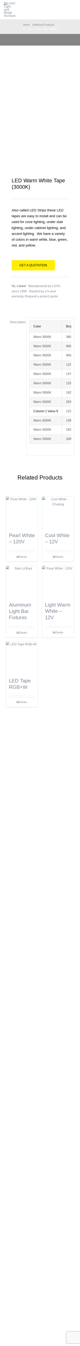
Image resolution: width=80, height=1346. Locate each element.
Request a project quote (41, 296)
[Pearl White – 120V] (22, 512)
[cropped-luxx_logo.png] (10, 9)
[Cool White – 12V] (58, 512)
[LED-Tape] (40, 113)
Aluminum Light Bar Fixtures (20, 611)
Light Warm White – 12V (57, 611)
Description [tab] (17, 322)
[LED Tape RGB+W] (22, 658)
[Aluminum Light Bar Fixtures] (22, 582)
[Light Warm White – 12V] (58, 582)
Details (23, 556)
